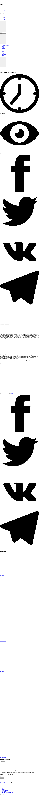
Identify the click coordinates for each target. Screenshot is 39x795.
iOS (12, 393)
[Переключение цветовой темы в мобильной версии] (3, 26)
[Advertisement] (19, 317)
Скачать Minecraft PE (5, 45)
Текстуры (3, 50)
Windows (14, 393)
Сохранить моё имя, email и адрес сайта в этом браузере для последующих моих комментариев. (17, 772)
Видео (3, 55)
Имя (0, 768)
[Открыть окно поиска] (1, 32)
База (0, 782)
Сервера (3, 48)
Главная (3, 788)
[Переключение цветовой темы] (3, 38)
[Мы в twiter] (2, 13)
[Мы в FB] (0, 13)
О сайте (3, 789)
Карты (3, 52)
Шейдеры (3, 51)
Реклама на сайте (5, 790)
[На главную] (12, 2)
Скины (3, 53)
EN (4, 10)
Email (1, 770)
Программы (4, 54)
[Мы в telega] (3, 13)
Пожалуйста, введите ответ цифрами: (6, 774)
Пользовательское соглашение (7, 792)
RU (4, 8)
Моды (3, 47)
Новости (3, 46)
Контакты (4, 791)
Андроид (18, 393)
